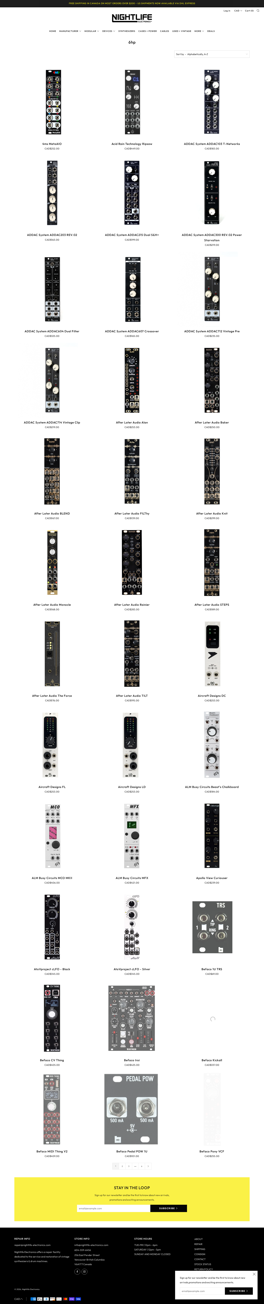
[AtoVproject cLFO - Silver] (132, 927)
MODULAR (90, 31)
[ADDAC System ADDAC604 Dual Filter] (52, 289)
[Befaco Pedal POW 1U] (132, 1109)
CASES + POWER (147, 31)
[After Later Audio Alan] (132, 380)
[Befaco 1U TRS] (212, 927)
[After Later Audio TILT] (132, 653)
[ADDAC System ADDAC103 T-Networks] (212, 101)
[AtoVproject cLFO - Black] (52, 927)
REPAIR (198, 1244)
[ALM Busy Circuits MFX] (132, 836)
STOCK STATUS (202, 1264)
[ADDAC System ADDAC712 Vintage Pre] (212, 289)
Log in (227, 10)
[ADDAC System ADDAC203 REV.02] (52, 192)
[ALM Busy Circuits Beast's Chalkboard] (212, 744)
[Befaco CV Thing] (52, 1018)
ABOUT (198, 1239)
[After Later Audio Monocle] (52, 562)
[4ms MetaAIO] (52, 101)
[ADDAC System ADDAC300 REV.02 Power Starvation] (212, 192)
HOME (52, 31)
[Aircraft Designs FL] (52, 744)
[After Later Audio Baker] (212, 380)
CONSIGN (199, 1254)
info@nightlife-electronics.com (91, 1245)
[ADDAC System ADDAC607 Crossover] (132, 289)
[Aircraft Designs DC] (212, 653)
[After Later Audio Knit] (212, 471)
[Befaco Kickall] (212, 1018)
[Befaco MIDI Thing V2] (52, 1109)
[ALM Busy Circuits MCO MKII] (52, 836)
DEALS (211, 31)
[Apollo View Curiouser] (212, 836)
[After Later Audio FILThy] (132, 471)
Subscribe (167, 1208)
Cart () (249, 10)
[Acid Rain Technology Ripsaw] (132, 101)
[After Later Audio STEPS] (212, 562)
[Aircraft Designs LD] (132, 744)
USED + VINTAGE (181, 31)
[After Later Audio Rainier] (132, 562)
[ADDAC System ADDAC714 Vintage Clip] (52, 380)
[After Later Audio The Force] (52, 653)
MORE (197, 31)
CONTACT (200, 1259)
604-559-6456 (82, 1250)
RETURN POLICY (203, 1269)
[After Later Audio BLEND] (52, 471)
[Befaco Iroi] (132, 1018)
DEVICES (107, 31)
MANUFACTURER (68, 31)
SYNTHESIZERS (126, 31)
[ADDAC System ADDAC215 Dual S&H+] (132, 192)
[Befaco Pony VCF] (212, 1109)
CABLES (164, 31)
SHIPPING (199, 1249)
